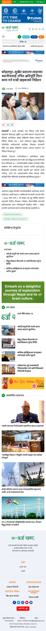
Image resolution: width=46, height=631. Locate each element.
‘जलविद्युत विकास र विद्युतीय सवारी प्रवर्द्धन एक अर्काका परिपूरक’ (22, 456)
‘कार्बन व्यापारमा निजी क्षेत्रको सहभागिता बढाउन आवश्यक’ (23, 426)
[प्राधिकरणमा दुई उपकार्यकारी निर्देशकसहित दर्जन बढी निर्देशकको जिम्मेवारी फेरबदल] (8, 369)
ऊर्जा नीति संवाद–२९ (25, 313)
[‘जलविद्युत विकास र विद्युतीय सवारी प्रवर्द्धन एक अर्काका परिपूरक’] (23, 441)
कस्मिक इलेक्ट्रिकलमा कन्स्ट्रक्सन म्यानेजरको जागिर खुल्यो (22, 270)
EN (42, 37)
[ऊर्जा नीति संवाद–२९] (8, 317)
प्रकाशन (27, 37)
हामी (23, 571)
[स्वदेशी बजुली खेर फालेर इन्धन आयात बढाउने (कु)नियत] (8, 330)
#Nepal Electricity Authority (12, 214)
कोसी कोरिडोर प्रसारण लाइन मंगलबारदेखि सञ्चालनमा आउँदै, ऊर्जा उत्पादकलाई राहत (21, 491)
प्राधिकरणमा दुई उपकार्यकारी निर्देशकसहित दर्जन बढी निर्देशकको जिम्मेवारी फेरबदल (30, 368)
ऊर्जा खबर (9, 88)
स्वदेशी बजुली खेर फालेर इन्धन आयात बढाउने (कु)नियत (22, 255)
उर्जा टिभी (21, 608)
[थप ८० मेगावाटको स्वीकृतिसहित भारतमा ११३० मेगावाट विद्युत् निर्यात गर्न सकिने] (23, 507)
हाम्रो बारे (23, 567)
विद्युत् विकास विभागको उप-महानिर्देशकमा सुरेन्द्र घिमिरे (23, 263)
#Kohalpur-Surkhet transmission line (15, 219)
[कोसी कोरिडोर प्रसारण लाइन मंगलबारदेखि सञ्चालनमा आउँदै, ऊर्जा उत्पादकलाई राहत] (23, 474)
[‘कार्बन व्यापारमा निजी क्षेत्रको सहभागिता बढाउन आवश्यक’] (23, 411)
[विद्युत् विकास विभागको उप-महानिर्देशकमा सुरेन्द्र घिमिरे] (8, 343)
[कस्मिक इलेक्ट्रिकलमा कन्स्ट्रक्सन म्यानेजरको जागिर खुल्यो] (8, 356)
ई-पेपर (35, 37)
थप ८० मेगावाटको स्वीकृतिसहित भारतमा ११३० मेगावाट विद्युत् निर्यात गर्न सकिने (21, 524)
